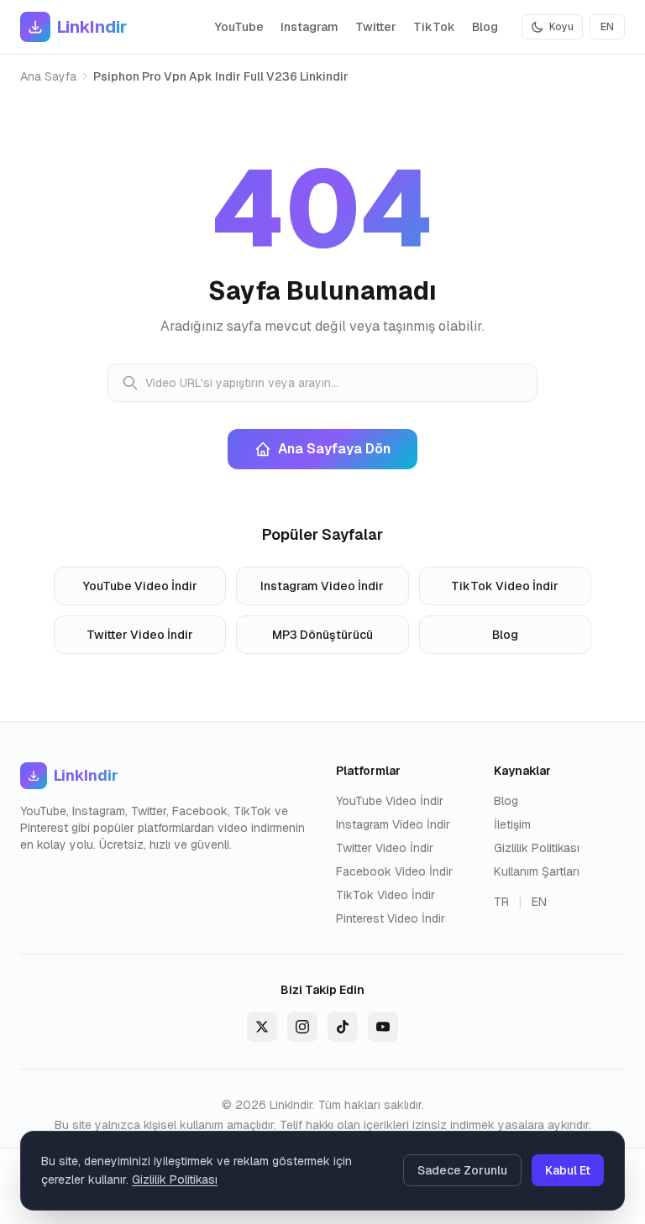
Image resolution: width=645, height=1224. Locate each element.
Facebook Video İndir (394, 871)
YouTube (239, 26)
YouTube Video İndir (140, 586)
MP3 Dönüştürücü (322, 634)
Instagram (309, 26)
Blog (485, 26)
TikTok (434, 26)
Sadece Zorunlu (462, 1170)
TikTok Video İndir (504, 586)
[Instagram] (302, 1027)
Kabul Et (567, 1170)
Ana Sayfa (48, 76)
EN (607, 27)
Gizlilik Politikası (536, 847)
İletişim (512, 824)
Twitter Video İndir (140, 634)
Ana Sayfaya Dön (334, 449)
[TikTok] (343, 1027)
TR (501, 901)
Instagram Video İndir (322, 586)
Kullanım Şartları (536, 871)
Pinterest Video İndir (390, 918)
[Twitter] (262, 1027)
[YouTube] (383, 1027)
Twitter (375, 26)
